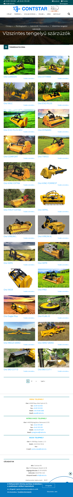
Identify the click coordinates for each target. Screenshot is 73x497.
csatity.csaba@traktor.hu (38, 449)
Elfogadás (48, 485)
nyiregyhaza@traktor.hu (38, 432)
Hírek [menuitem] (49, 14)
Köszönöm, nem (52, 491)
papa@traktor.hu (39, 413)
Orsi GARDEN (10, 77)
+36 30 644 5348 (39, 411)
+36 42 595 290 (38, 427)
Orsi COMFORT (11, 156)
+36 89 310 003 (38, 406)
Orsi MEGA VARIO (12, 343)
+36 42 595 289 (38, 425)
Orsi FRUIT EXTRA (12, 210)
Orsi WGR (8, 290)
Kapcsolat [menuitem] (57, 14)
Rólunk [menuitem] (41, 15)
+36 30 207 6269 (39, 430)
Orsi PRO (42, 290)
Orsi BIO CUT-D (11, 369)
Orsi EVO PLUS (45, 103)
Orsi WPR (42, 263)
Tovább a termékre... (29, 78)
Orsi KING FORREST (47, 183)
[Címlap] (36, 8)
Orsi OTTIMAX (44, 77)
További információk (24, 492)
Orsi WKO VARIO (46, 343)
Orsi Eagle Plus (11, 316)
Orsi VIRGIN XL (45, 236)
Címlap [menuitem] (9, 14)
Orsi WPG (8, 263)
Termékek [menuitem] (17, 15)
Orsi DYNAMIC (45, 130)
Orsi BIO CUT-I (44, 369)
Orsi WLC (8, 103)
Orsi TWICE (43, 156)
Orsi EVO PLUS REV (13, 130)
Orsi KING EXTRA (12, 183)
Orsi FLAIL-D (44, 316)
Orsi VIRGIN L (10, 236)
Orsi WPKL (43, 210)
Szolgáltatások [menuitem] (29, 15)
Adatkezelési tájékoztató (34, 480)
